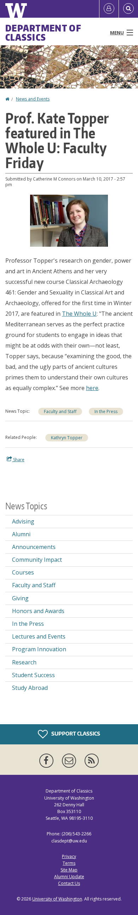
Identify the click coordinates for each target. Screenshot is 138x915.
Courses (23, 572)
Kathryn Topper (66, 438)
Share (18, 460)
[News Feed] (92, 761)
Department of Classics (43, 32)
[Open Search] (128, 9)
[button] (69, 220)
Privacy (69, 856)
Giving (20, 598)
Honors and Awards (38, 611)
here (92, 388)
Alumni (21, 534)
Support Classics (75, 734)
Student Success (33, 675)
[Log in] (109, 9)
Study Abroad (30, 688)
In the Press (105, 411)
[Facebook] (47, 761)
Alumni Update (69, 877)
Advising (23, 521)
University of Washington (57, 899)
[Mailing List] (70, 761)
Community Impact (37, 560)
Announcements (34, 547)
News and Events (33, 99)
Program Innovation (39, 649)
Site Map (69, 870)
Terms (69, 863)
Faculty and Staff (60, 411)
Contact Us (69, 883)
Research (24, 662)
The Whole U (79, 314)
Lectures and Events (38, 636)
